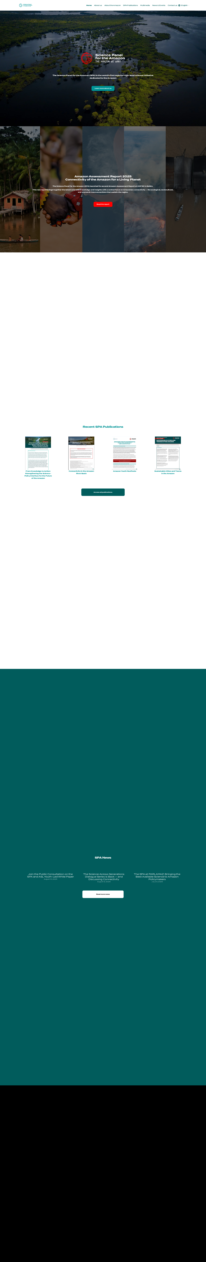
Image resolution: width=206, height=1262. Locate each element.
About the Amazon (112, 5)
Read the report (103, 204)
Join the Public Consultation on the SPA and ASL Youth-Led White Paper (50, 875)
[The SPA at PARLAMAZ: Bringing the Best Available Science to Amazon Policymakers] (157, 869)
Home (89, 5)
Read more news (103, 894)
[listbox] (183, 5)
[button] (178, 865)
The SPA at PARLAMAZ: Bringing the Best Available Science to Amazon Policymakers (157, 877)
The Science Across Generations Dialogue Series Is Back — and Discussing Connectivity (103, 877)
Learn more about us (103, 88)
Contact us (172, 5)
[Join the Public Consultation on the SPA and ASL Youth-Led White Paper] (50, 869)
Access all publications (103, 492)
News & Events (158, 5)
